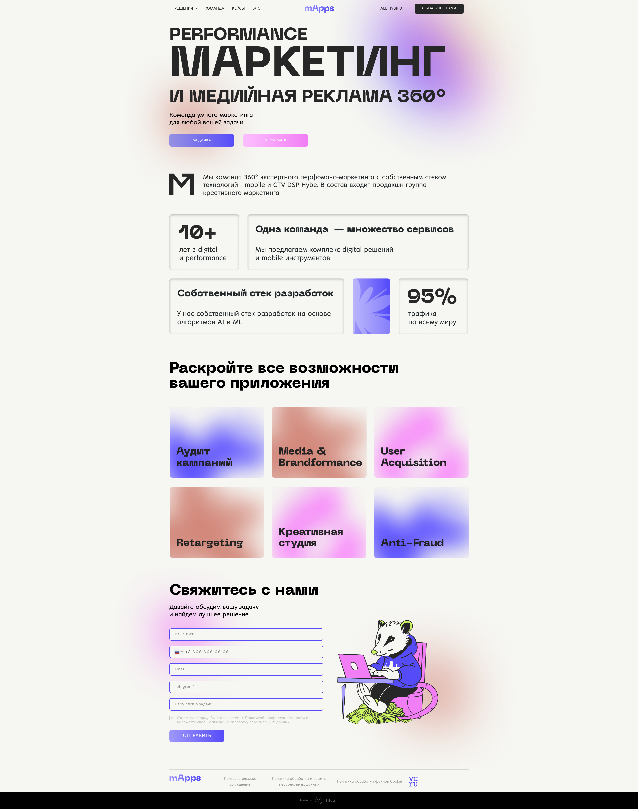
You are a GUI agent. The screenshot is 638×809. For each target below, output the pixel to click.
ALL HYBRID (391, 8)
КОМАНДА (214, 8)
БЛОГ (257, 8)
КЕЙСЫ (238, 8)
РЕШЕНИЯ (183, 8)
